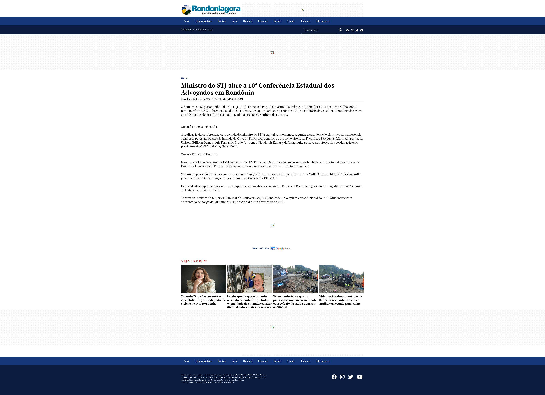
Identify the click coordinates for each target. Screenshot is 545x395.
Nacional (247, 21)
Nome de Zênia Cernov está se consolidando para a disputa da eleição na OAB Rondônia (203, 299)
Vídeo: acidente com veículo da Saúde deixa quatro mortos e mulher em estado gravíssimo (340, 299)
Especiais (263, 21)
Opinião (291, 21)
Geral (234, 21)
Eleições (305, 21)
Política (222, 21)
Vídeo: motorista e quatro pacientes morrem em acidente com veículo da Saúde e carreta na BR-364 (294, 301)
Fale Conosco (323, 21)
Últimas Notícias (203, 21)
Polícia (277, 21)
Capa (186, 21)
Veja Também (194, 260)
